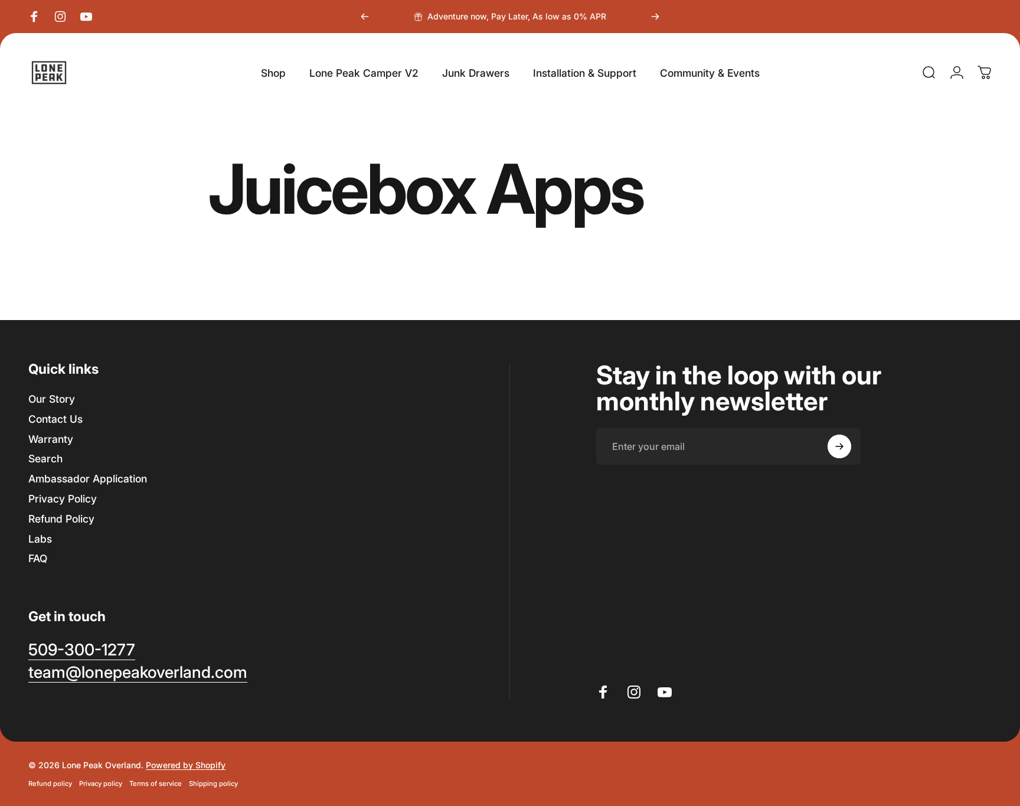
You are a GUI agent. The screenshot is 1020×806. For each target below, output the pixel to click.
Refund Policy (61, 519)
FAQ (37, 558)
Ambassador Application (87, 478)
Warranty (50, 439)
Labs (40, 539)
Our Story (51, 399)
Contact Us (55, 419)
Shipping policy (213, 783)
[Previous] (365, 16)
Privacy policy (100, 783)
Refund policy (50, 783)
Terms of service (155, 783)
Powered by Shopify (185, 765)
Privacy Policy (62, 498)
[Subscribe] (839, 446)
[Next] (655, 16)
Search (45, 458)
